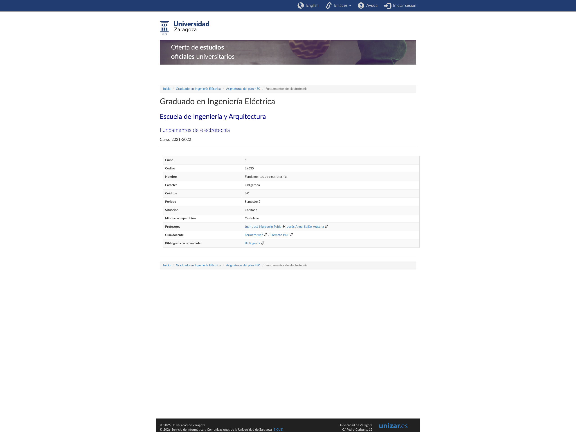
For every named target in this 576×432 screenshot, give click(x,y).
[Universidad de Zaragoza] (184, 28)
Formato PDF (279, 235)
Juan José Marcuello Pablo (263, 226)
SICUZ (278, 429)
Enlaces (340, 6)
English (311, 6)
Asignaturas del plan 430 (243, 88)
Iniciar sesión (403, 6)
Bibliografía (252, 243)
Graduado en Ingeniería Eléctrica (198, 88)
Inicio (167, 88)
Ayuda (371, 6)
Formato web (254, 235)
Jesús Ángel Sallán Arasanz (305, 226)
